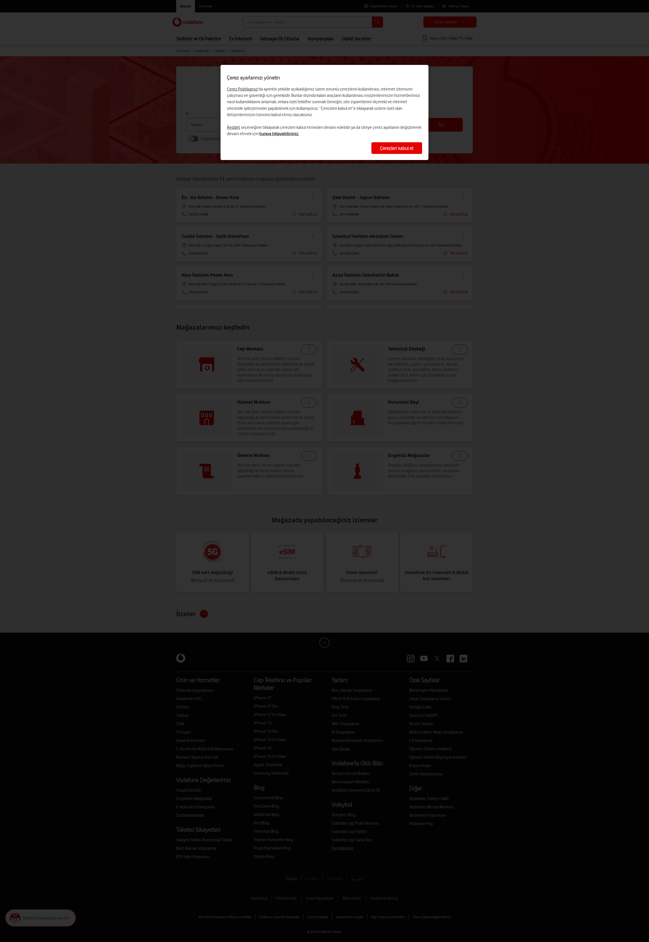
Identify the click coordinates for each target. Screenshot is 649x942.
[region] (324, 112)
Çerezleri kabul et (396, 148)
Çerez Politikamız (242, 89)
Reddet (233, 127)
